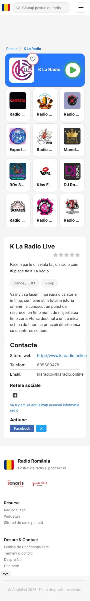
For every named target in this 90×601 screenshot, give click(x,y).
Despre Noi (13, 559)
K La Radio (32, 48)
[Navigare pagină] (81, 8)
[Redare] (73, 70)
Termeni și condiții (18, 553)
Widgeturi (12, 516)
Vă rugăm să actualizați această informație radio (44, 407)
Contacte (11, 566)
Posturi (12, 48)
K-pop (49, 283)
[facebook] (15, 395)
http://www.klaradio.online (62, 355)
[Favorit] (33, 59)
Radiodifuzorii (15, 510)
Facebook (22, 428)
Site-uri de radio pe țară (23, 522)
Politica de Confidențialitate (26, 547)
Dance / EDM (24, 283)
